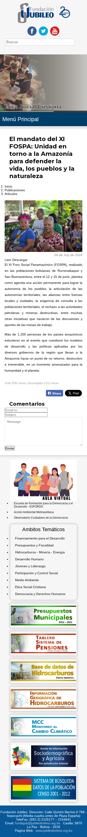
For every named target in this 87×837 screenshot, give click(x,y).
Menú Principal (20, 119)
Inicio (8, 186)
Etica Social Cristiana (30, 587)
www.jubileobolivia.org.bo (53, 830)
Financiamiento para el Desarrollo (40, 538)
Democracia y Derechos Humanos (40, 594)
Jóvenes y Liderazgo (30, 566)
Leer (8, 260)
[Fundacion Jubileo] (44, 25)
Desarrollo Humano (29, 559)
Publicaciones (15, 190)
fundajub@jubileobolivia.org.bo (37, 823)
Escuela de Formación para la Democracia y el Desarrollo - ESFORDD (43, 505)
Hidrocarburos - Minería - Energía (40, 552)
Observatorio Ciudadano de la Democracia (41, 517)
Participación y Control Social (36, 573)
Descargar (20, 260)
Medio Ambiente (27, 580)
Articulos (11, 194)
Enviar (9, 448)
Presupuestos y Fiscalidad (34, 545)
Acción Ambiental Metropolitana (34, 512)
